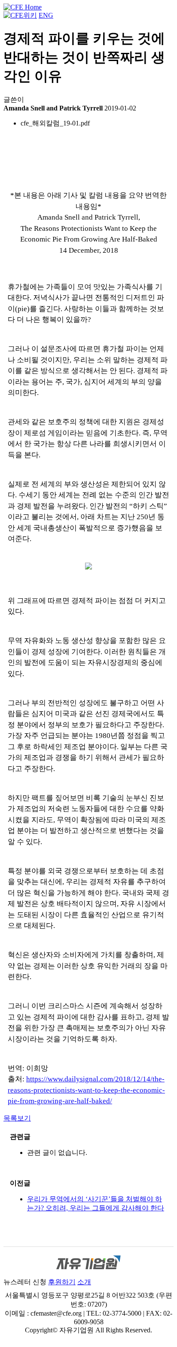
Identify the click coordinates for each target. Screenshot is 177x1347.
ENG (46, 15)
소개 (84, 1282)
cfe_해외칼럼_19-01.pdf (55, 123)
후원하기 (62, 1282)
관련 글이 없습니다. (57, 1152)
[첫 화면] (22, 7)
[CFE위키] (20, 15)
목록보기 (17, 1118)
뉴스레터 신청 (24, 1282)
